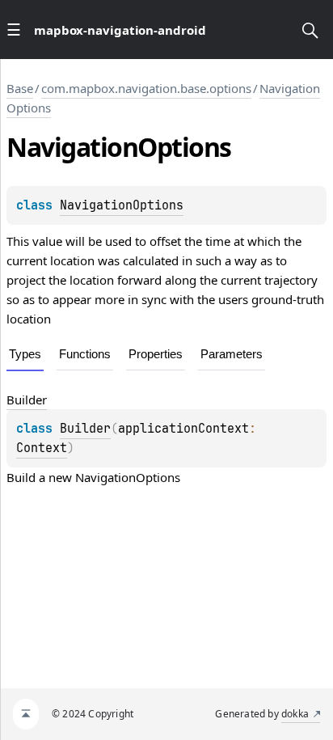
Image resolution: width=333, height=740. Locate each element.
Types (25, 354)
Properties (156, 354)
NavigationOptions (121, 205)
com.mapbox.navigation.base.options (146, 88)
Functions (85, 354)
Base (19, 88)
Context (41, 448)
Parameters (231, 354)
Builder (85, 429)
